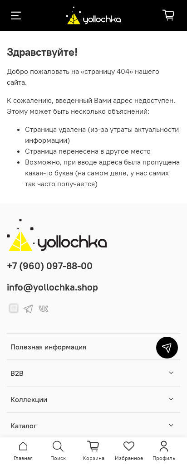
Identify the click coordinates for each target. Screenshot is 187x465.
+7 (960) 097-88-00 (50, 266)
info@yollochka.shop (52, 287)
